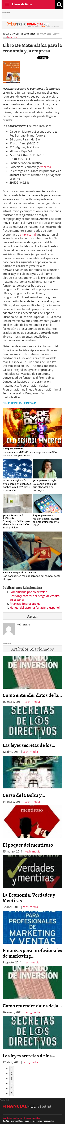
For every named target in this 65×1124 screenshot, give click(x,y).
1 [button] (11, 1068)
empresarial (28, 234)
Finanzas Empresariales (25, 604)
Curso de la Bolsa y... (24, 795)
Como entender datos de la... (32, 695)
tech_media (13, 36)
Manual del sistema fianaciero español (35, 607)
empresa (45, 167)
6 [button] (11, 1093)
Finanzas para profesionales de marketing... (32, 952)
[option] (32, 730)
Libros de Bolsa (22, 4)
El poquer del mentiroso (28, 845)
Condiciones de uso (12, 1117)
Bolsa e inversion (13, 33)
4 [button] (11, 1083)
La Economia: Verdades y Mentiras (29, 897)
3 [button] (11, 1078)
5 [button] (11, 1088)
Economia (29, 33)
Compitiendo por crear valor (28, 592)
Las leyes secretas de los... (29, 745)
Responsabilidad (32, 1117)
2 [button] (11, 1073)
